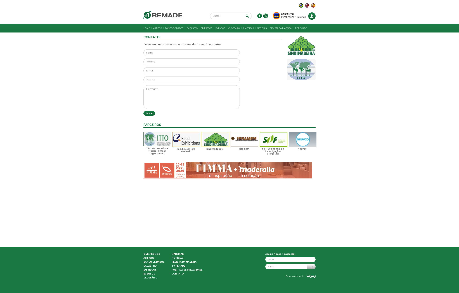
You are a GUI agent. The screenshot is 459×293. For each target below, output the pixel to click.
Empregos (206, 28)
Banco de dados (174, 28)
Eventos (220, 28)
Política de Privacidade (187, 269)
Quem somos (151, 254)
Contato (178, 273)
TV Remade (301, 28)
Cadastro (192, 28)
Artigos (157, 28)
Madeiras (248, 28)
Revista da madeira (281, 28)
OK (311, 266)
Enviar (149, 113)
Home (146, 28)
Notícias (262, 28)
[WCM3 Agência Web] (311, 276)
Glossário (234, 28)
